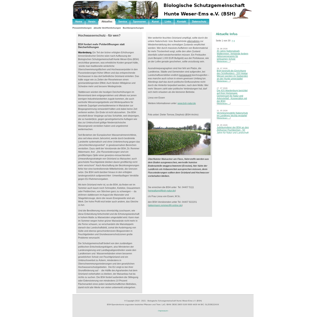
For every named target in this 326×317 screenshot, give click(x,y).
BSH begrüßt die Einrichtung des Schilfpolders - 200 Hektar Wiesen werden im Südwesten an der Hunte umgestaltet (232, 74)
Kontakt (181, 21)
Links (168, 21)
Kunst (155, 21)
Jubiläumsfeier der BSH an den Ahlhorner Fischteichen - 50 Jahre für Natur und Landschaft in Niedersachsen (233, 131)
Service (122, 21)
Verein (91, 21)
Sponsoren (139, 21)
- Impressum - (163, 311)
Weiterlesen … (223, 61)
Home (78, 21)
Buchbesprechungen (133, 28)
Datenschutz (199, 21)
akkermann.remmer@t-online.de (165, 205)
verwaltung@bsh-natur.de (162, 190)
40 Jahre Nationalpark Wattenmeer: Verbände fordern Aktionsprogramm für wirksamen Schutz (232, 55)
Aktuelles (106, 21)
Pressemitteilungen (82, 28)
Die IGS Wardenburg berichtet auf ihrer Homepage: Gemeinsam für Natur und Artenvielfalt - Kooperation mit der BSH (232, 95)
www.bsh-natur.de (187, 103)
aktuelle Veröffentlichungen (107, 28)
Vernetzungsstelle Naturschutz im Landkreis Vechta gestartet (232, 114)
